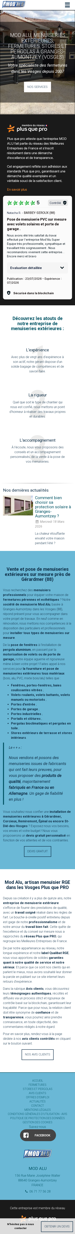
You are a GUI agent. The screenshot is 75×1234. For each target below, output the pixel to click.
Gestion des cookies (37, 1122)
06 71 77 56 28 (40, 1191)
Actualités (37, 1101)
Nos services (37, 87)
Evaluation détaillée (26, 268)
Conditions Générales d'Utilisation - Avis (37, 1114)
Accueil (37, 1080)
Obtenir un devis (57, 1226)
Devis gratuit (37, 851)
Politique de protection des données (37, 1118)
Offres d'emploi (37, 1097)
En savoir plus (17, 189)
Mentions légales (37, 1109)
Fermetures (37, 1084)
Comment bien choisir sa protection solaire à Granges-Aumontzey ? (53, 506)
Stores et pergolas (37, 1089)
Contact (37, 1105)
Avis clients (37, 1093)
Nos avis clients (37, 1054)
